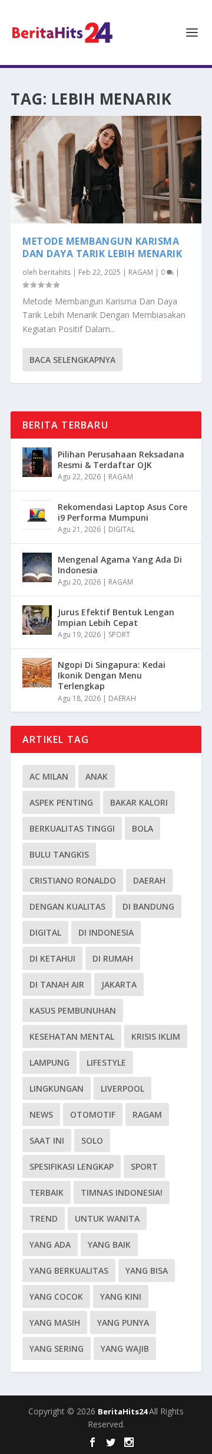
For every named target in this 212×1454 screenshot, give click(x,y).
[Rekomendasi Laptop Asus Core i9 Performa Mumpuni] (37, 515)
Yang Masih (54, 1322)
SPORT (119, 634)
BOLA (142, 828)
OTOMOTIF (92, 1114)
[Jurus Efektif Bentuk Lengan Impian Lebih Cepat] (37, 620)
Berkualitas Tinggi (72, 828)
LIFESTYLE (106, 1062)
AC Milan (48, 776)
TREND (43, 1218)
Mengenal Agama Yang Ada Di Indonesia (120, 565)
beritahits (55, 272)
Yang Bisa (146, 1270)
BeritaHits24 (123, 1411)
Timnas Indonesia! (122, 1192)
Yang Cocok (56, 1296)
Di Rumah (112, 958)
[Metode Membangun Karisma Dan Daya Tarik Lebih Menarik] (106, 169)
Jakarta (119, 984)
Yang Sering (56, 1348)
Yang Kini (120, 1296)
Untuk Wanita (107, 1218)
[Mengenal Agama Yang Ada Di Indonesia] (37, 567)
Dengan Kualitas (67, 906)
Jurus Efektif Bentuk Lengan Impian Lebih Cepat (116, 617)
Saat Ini (46, 1140)
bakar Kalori (139, 802)
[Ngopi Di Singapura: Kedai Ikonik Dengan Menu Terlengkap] (37, 672)
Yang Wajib (125, 1348)
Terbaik (46, 1192)
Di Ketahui (52, 958)
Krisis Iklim (155, 1036)
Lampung (49, 1062)
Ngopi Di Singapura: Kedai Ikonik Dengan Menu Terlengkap (111, 675)
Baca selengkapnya (72, 359)
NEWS (41, 1114)
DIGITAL (121, 529)
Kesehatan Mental (71, 1036)
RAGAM (140, 272)
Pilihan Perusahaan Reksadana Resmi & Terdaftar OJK (121, 459)
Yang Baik (109, 1244)
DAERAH (122, 698)
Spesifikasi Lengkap (71, 1166)
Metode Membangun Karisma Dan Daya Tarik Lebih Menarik (102, 247)
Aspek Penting (61, 802)
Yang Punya (123, 1322)
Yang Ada (50, 1244)
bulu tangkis (59, 854)
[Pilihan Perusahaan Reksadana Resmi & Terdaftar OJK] (37, 462)
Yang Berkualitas (68, 1270)
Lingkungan (56, 1088)
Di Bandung (148, 906)
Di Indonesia (106, 932)
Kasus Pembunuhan (72, 1010)
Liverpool (122, 1088)
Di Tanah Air (56, 984)
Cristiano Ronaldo (72, 880)
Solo (92, 1140)
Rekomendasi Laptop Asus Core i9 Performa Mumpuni (122, 512)
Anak (96, 776)
